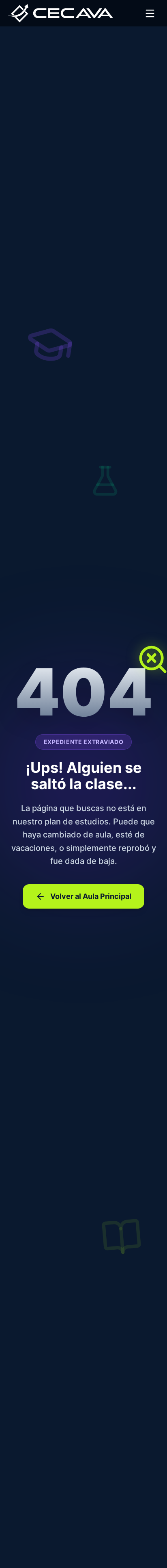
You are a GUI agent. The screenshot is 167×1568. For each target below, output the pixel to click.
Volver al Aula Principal (90, 896)
